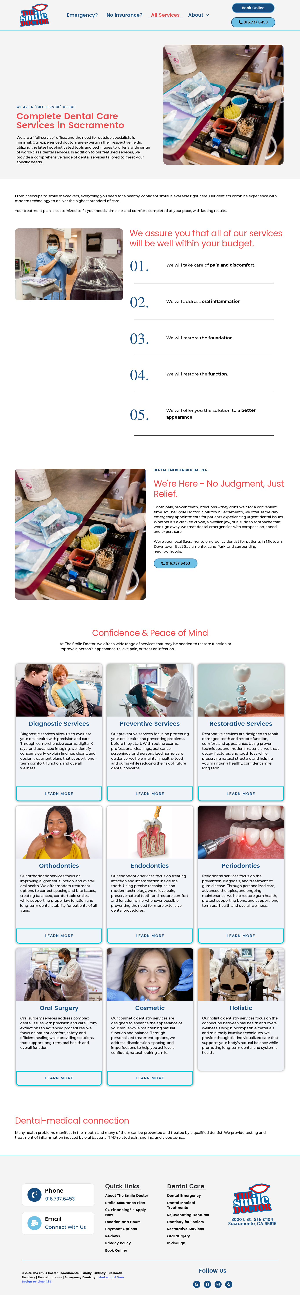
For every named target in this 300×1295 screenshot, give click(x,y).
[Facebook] (207, 1284)
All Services (165, 15)
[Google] (196, 1284)
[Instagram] (218, 1284)
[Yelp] (228, 1284)
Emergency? (82, 15)
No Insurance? (125, 15)
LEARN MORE (59, 794)
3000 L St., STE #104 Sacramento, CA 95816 (252, 1222)
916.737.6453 (60, 1198)
